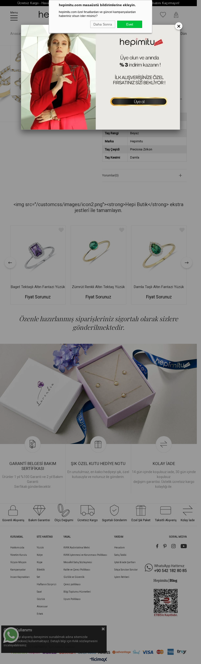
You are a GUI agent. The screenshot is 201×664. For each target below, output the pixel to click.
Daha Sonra (102, 24)
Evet (129, 24)
